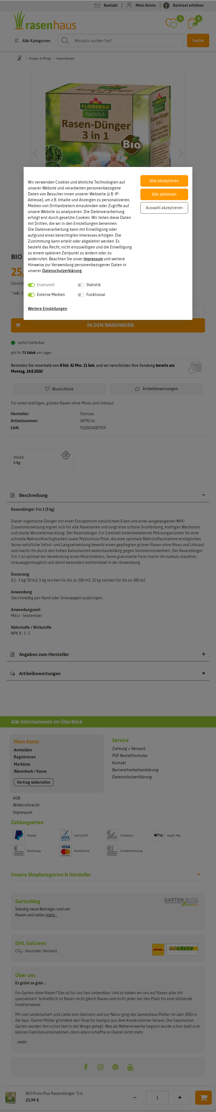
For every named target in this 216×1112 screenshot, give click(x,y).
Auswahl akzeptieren (164, 207)
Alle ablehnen (164, 194)
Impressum (93, 259)
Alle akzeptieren (164, 180)
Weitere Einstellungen (47, 308)
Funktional (95, 294)
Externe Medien (51, 294)
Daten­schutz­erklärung (62, 270)
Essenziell (46, 284)
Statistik (93, 284)
